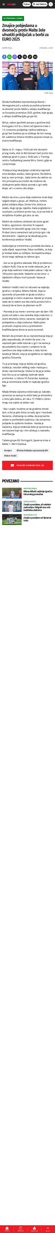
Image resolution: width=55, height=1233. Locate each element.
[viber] (14, 57)
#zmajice (7, 450)
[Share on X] (19, 57)
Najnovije (21, 1231)
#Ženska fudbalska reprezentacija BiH (32, 450)
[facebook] (4, 57)
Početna (7, 1231)
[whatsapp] (9, 57)
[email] (24, 57)
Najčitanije (34, 1231)
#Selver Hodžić (10, 455)
